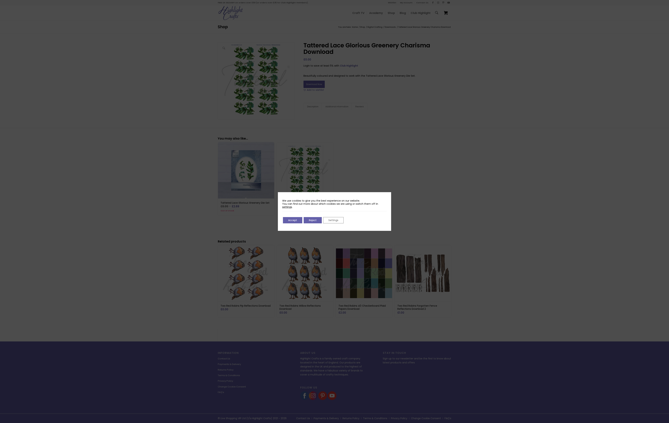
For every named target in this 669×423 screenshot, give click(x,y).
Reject (313, 220)
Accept (292, 220)
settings (287, 207)
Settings (333, 220)
